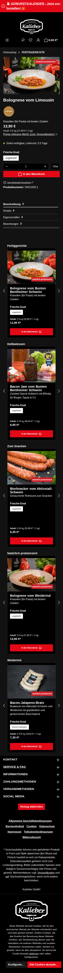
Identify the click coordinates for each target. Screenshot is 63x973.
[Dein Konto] (38, 40)
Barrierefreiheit (15, 826)
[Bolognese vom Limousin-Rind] (31, 75)
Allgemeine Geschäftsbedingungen (30, 821)
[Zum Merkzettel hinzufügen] (50, 255)
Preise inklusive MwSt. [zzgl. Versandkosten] (29, 134)
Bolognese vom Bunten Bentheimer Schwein (28, 290)
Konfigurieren (16, 964)
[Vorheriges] (5, 75)
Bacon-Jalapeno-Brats (27, 702)
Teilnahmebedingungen (38, 831)
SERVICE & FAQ (14, 766)
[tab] (30, 204)
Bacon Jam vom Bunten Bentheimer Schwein (28, 388)
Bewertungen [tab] (11, 224)
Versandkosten (46, 872)
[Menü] (7, 40)
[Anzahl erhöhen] (45, 166)
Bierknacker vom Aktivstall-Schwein (31, 490)
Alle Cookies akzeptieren (44, 964)
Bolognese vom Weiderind (30, 595)
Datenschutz (47, 826)
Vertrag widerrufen (31, 806)
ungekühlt (11, 158)
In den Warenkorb (34, 174)
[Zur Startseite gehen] (31, 26)
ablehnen (34, 953)
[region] (31, 75)
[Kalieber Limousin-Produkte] (9, 111)
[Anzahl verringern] (6, 166)
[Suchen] (23, 40)
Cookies (31, 826)
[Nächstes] (57, 75)
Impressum (14, 831)
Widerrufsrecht (31, 837)
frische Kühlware (19, 727)
